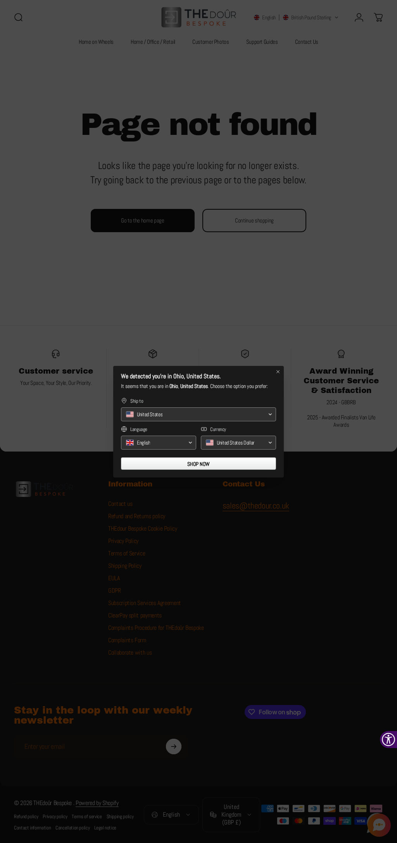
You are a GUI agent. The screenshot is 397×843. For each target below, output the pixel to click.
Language (138, 429)
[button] (198, 414)
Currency (218, 429)
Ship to (136, 401)
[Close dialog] (278, 371)
